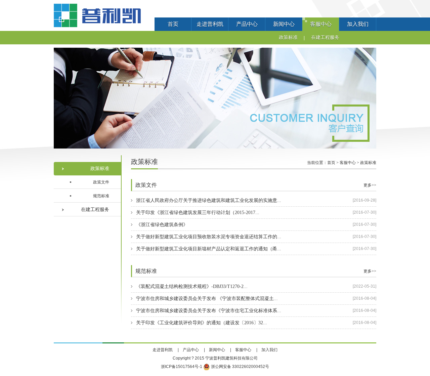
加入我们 (358, 24)
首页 (173, 24)
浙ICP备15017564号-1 (181, 366)
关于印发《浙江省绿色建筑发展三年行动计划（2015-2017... (197, 212)
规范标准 (101, 196)
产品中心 (247, 24)
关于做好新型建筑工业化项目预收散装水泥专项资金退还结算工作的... (208, 236)
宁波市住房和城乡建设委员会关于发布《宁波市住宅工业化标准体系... (208, 310)
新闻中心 (284, 24)
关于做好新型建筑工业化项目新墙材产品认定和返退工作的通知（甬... (208, 248)
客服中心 (321, 24)
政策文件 (101, 182)
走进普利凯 (210, 24)
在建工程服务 (325, 37)
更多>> (369, 185)
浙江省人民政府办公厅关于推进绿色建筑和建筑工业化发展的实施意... (208, 200)
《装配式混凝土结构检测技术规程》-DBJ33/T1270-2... (192, 286)
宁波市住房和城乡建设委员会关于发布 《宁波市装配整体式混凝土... (207, 298)
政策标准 (288, 37)
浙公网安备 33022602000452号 (239, 366)
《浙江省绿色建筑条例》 (162, 224)
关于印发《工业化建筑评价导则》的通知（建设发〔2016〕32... (201, 322)
